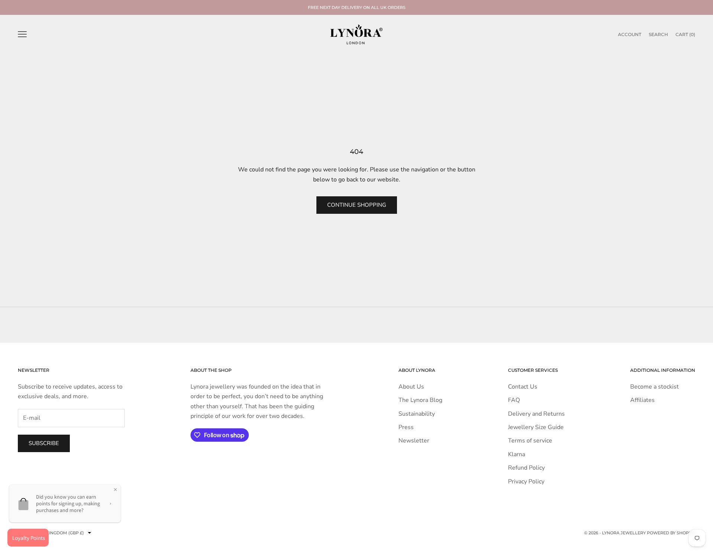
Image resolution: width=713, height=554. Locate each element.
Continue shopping (356, 205)
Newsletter (413, 441)
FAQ (514, 400)
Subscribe (44, 443)
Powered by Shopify (671, 532)
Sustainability (416, 414)
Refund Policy (526, 468)
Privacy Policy (526, 481)
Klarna (516, 454)
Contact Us (522, 387)
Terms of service (530, 441)
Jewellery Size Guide (536, 427)
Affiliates (642, 400)
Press (406, 427)
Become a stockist (654, 387)
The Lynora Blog (420, 400)
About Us (411, 387)
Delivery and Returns (536, 414)
